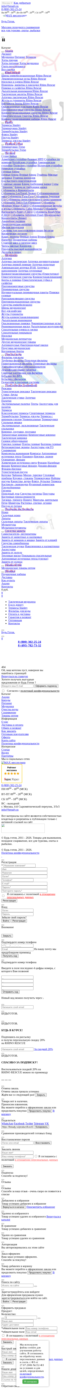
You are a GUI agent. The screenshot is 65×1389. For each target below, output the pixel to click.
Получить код (10, 956)
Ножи (4, 512)
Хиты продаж (9, 60)
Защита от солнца (11, 561)
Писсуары (49, 493)
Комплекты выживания (15, 453)
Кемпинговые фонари (24, 465)
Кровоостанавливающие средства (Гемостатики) (30, 273)
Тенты (34, 403)
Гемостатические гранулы (16, 276)
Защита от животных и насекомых (21, 537)
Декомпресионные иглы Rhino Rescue (23, 78)
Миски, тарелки (32, 475)
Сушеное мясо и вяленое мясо (19, 242)
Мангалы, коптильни (45, 499)
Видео (5, 752)
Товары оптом (9, 715)
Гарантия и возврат (19, 617)
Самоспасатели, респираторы (18, 533)
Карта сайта (8, 740)
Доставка (6, 577)
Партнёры (7, 755)
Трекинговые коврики (14, 434)
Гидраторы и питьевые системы (20, 382)
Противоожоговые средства (17, 286)
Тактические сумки (12, 397)
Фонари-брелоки (11, 468)
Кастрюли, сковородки (14, 484)
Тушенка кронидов (24, 177)
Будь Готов (8, 632)
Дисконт (6, 53)
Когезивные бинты (12, 351)
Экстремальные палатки (15, 403)
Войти (6, 921)
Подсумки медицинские (15, 348)
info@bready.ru (10, 6)
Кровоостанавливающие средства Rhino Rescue (29, 112)
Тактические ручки (12, 546)
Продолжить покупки (40, 1111)
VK (47, 1123)
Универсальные (31, 419)
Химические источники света (19, 462)
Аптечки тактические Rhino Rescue (22, 97)
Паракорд (27, 456)
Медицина (7, 57)
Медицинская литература (16, 338)
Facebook (19, 1123)
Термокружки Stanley (14, 128)
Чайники (17, 475)
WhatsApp (7, 1123)
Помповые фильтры (45, 363)
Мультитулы (8, 524)
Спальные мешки (11, 422)
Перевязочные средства (15, 289)
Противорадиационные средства (20, 301)
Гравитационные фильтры (16, 363)
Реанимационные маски (15, 326)
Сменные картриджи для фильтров (22, 372)
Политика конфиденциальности (20, 743)
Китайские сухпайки (24, 162)
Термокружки (50, 419)
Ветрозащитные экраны (15, 447)
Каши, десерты (10, 236)
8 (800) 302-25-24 (11, 9)
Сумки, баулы (9, 394)
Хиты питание (10, 63)
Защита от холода (11, 552)
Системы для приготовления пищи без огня (27, 230)
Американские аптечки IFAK (18, 267)
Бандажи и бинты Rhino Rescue (19, 103)
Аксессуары (8, 549)
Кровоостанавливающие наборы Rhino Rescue (28, 118)
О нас (4, 721)
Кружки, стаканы (23, 478)
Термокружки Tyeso (13, 146)
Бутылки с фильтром (13, 379)
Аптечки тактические (14, 261)
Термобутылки (10, 416)
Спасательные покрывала (16, 332)
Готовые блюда (10, 171)
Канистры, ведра (21, 481)
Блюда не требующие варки (31, 187)
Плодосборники (10, 487)
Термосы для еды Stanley (16, 140)
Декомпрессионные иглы (46, 323)
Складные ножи (10, 515)
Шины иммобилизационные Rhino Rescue (26, 75)
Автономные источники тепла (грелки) (24, 558)
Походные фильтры (35, 360)
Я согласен (30, 1381)
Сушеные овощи (11, 184)
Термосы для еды (29, 416)
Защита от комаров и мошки (18, 540)
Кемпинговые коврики (41, 434)
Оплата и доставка (19, 614)
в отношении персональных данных (31, 896)
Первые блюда (10, 174)
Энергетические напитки (16, 224)
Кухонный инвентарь (41, 484)
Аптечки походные (43, 264)
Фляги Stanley (9, 134)
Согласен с (33, 690)
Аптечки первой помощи (16, 264)
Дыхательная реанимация (16, 320)
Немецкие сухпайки (13, 168)
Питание (20, 57)
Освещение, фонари (13, 459)
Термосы (31, 57)
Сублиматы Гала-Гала (21, 196)
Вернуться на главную (14, 676)
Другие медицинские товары (18, 341)
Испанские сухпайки (49, 165)
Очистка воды (9, 709)
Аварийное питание (13, 221)
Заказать (7, 1166)
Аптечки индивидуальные (43, 261)
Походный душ (10, 493)
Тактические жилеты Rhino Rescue (21, 94)
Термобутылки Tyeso (13, 149)
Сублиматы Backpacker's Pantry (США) (29, 210)
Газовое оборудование (14, 441)
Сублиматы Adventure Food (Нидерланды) (35, 214)
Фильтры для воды (12, 357)
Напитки (6, 239)
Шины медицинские (13, 307)
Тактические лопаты (35, 521)
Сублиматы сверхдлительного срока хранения (33, 199)
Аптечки (6, 258)
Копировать (42, 1127)
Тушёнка (42, 174)
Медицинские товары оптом (18, 568)
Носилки (6, 335)
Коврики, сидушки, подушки (18, 431)
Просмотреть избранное (41, 1206)
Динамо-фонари (47, 465)
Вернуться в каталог (13, 1207)
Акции (5, 583)
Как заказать (8, 731)
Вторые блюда (27, 174)
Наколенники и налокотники (42, 546)
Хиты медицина (29, 63)
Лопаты (6, 518)
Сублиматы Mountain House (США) (28, 204)
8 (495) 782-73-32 (29, 645)
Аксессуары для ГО (42, 447)
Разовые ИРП (35, 159)
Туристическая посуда (14, 472)
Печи (4, 502)
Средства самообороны (15, 543)
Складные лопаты (12, 521)
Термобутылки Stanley (14, 131)
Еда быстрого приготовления (18, 180)
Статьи (5, 749)
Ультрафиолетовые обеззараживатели (23, 366)
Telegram (39, 1123)
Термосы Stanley (11, 125)
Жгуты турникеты (12, 314)
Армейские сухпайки (14, 159)
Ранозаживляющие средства (18, 298)
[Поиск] (2, 636)
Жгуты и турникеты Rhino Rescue (21, 100)
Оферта (5, 737)
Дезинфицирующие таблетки (18, 369)
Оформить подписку (46, 686)
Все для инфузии (11, 310)
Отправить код (10, 992)
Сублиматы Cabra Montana (27, 208)
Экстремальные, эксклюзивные (20, 425)
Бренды (5, 700)
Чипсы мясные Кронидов (16, 245)
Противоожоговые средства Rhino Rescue (26, 109)
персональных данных (49, 1359)
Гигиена (6, 490)
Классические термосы (15, 413)
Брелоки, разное (43, 456)
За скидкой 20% (43, 1049)
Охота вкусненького (13, 66)
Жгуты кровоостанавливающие (20, 317)
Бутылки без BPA (11, 376)
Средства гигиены (31, 493)
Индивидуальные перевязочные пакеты (25, 292)
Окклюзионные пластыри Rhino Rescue (24, 106)
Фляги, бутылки (40, 481)
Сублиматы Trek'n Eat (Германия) (21, 202)
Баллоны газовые (51, 444)
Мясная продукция (12, 227)
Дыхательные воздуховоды (47, 326)
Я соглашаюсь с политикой (31, 896)
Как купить (8, 580)
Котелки (6, 475)
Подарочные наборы (25, 239)
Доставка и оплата (12, 724)
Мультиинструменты (13, 527)
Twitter (29, 1123)
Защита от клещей (46, 540)
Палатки (6, 400)
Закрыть (7, 935)
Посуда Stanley (10, 137)
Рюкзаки (6, 388)
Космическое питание (14, 233)
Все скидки (8, 69)
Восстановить (43, 1143)
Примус (27, 499)
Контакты (7, 586)
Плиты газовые (31, 444)
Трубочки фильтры (12, 360)
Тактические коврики (14, 437)
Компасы (35, 453)
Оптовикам (15, 620)
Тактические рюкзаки (44, 391)
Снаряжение (8, 450)
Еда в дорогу (16, 604)
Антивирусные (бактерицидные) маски (24, 345)
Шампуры (14, 502)
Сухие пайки (9, 156)
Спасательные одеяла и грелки (19, 329)
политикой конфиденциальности (39, 690)
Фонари (42, 462)
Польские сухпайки (25, 165)
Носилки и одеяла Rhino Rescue (20, 81)
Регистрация (9, 900)
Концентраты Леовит (14, 218)
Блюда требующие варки (36, 184)
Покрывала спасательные (36, 555)
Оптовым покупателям (15, 734)
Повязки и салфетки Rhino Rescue (21, 88)
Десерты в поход (11, 252)
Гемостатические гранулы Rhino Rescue (24, 115)
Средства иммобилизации (16, 304)
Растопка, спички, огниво (36, 502)
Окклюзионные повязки (15, 323)
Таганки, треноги (11, 499)
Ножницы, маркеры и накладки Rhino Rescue (28, 84)
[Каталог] (2, 630)
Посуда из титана (11, 506)
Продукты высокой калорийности (21, 249)
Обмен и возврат (11, 727)
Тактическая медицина (22, 601)
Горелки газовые (11, 444)
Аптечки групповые (30, 270)
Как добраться (22, 2)
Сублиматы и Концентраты (17, 190)
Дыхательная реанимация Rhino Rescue (24, 91)
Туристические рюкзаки (15, 391)
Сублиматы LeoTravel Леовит (18, 193)
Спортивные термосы (42, 413)
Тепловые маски (11, 555)
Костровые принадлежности (18, 496)
